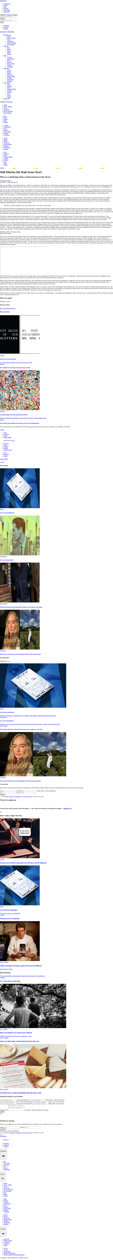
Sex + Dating (3, 1029)
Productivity (10, 79)
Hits (5, 1161)
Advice (9, 70)
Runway (9, 62)
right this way (67, 808)
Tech (8, 94)
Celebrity (9, 57)
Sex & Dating (11, 44)
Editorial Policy (8, 1240)
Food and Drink (11, 89)
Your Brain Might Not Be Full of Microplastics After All (14, 414)
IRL (5, 1166)
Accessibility (7, 1251)
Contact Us (7, 1242)
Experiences (7, 4)
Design (9, 51)
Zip (18, 792)
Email (18, 791)
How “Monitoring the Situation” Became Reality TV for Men (15, 367)
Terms (5, 1245)
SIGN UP (3, 1129)
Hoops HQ (7, 11)
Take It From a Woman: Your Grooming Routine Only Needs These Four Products (20, 654)
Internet (9, 54)
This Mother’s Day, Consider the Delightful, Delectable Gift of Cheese (20, 1093)
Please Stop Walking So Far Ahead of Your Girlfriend (16, 1032)
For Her (9, 92)
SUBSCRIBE (7, 437)
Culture (6, 5)
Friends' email (4, 1110)
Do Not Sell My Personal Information (14, 1254)
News (8, 60)
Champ (6, 1168)
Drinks (9, 36)
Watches (9, 65)
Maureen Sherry (6, 180)
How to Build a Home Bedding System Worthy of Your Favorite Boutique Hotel (19, 423)
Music (9, 52)
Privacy (6, 1248)
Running (9, 81)
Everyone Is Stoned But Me (7, 560)
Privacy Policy (28, 796)
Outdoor (9, 90)
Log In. (13, 440)
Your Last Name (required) (24, 1103)
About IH (6, 1239)
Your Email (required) (23, 1100)
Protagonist (7, 1169)
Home (9, 87)
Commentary (10, 59)
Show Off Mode (11, 43)
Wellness (6, 8)
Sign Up (3, 794)
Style (5, 7)
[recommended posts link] (20, 857)
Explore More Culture (6, 969)
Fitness (9, 71)
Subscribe (9, 15)
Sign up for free (32, 426)
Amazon (68, 197)
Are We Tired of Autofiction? (7, 512)
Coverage (6, 1165)
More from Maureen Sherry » (8, 308)
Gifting (9, 97)
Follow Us (3, 15)
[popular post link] (20, 507)
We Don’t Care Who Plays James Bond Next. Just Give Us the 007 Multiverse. (23, 863)
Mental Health (11, 76)
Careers (6, 1250)
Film (8, 47)
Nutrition (9, 78)
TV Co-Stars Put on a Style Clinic (10, 981)
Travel (9, 39)
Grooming (10, 67)
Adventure (10, 41)
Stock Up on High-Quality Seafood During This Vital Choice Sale (19, 1041)
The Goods (7, 10)
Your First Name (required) (24, 1102)
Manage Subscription (9, 1253)
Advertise (6, 1244)
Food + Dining (11, 38)
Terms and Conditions (15, 796)
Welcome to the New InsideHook (8, 359)
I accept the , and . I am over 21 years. (23, 796)
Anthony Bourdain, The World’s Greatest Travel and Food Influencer (21, 965)
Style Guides (10, 63)
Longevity (10, 75)
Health (9, 73)
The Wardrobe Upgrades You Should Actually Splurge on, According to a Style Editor (21, 607)
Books (9, 49)
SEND (2, 1111)
